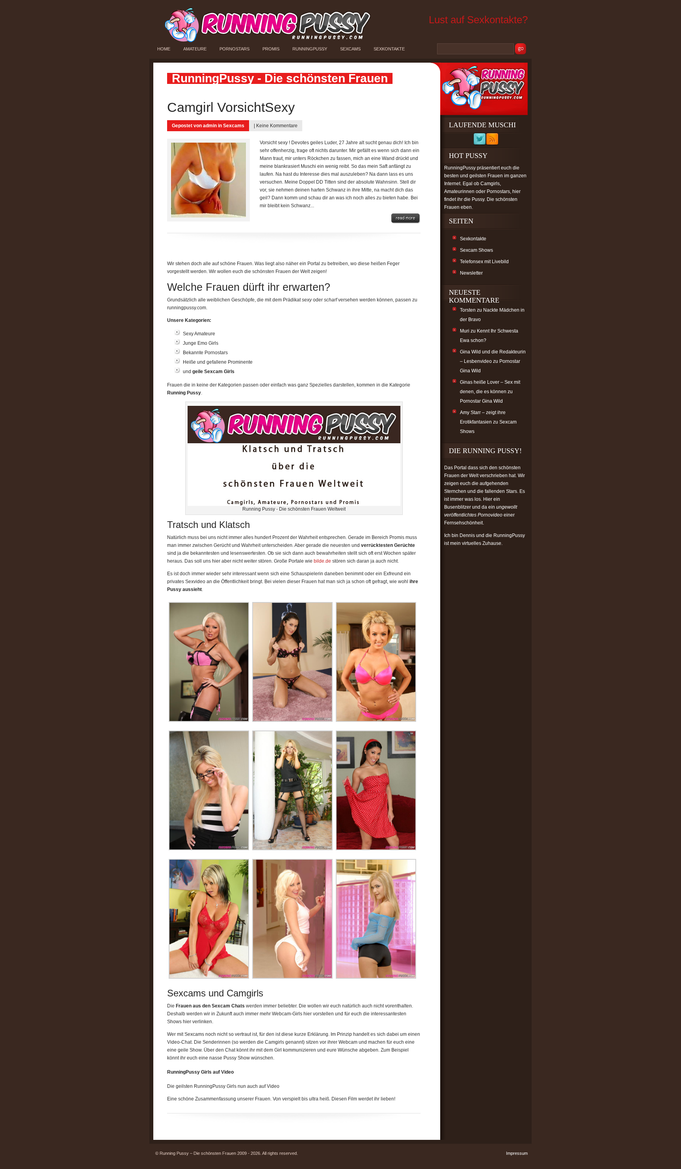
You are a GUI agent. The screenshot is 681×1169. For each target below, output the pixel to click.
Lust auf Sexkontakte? (478, 20)
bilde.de (322, 561)
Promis (270, 48)
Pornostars (234, 48)
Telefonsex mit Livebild (484, 261)
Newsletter (471, 273)
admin (210, 125)
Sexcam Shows (476, 250)
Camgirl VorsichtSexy (231, 107)
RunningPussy (309, 48)
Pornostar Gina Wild (481, 401)
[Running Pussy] (263, 42)
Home (163, 48)
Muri (464, 331)
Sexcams (350, 48)
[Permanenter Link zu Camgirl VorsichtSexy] (406, 219)
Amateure (195, 48)
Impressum (517, 1153)
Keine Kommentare (277, 125)
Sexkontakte (389, 48)
